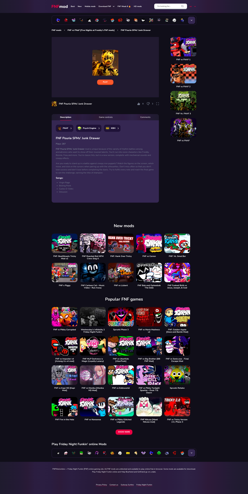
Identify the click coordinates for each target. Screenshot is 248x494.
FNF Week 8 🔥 (124, 6)
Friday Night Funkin (144, 485)
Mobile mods (90, 6)
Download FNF (105, 6)
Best (73, 6)
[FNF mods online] (60, 6)
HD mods (138, 6)
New (80, 6)
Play (105, 82)
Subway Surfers (127, 485)
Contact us (114, 485)
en (191, 6)
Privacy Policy (101, 485)
